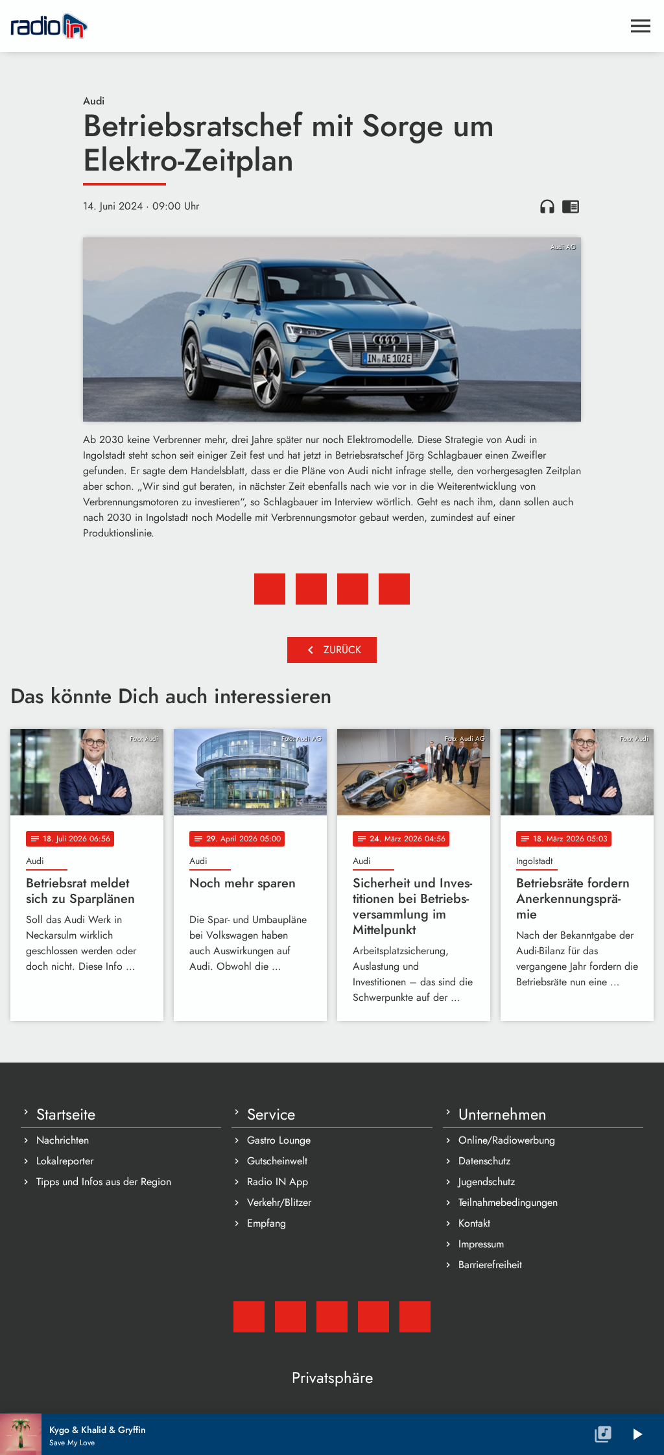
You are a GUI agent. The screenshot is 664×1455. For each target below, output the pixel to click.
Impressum (481, 1243)
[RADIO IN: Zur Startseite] (316, 26)
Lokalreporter (64, 1160)
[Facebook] (290, 1316)
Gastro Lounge (279, 1140)
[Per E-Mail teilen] (394, 589)
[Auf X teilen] (311, 589)
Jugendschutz (486, 1181)
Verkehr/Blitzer (279, 1202)
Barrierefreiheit (490, 1264)
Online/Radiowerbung (506, 1140)
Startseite (65, 1114)
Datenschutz (484, 1160)
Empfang (266, 1223)
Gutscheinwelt (277, 1160)
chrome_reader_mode (571, 206)
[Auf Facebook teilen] (269, 589)
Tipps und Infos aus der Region (103, 1181)
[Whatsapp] (373, 1316)
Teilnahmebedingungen (508, 1202)
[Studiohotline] (415, 1316)
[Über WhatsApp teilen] (352, 589)
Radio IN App (277, 1181)
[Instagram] (332, 1316)
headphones (547, 206)
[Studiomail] (249, 1316)
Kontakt (474, 1223)
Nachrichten (62, 1140)
